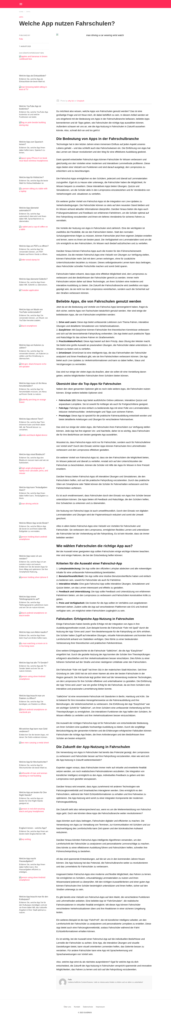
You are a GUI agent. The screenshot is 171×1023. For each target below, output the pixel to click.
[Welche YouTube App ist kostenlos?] (34, 95)
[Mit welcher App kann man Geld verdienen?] (34, 717)
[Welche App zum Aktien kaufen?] (34, 621)
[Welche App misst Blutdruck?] (34, 443)
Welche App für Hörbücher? (31, 177)
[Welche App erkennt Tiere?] (34, 407)
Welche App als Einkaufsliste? (32, 76)
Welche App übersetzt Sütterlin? (33, 279)
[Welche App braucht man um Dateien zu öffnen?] (34, 684)
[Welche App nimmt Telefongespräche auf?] (34, 585)
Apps (28, 11)
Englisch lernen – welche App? (33, 828)
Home (21, 11)
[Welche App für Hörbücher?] (34, 166)
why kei (71, 101)
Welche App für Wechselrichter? (33, 762)
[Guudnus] (90, 4)
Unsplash (80, 101)
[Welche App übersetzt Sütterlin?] (34, 268)
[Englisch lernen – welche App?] (34, 817)
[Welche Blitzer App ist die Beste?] (34, 511)
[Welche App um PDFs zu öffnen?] (34, 235)
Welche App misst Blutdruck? (32, 454)
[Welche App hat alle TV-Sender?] (34, 651)
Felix (70, 979)
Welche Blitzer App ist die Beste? (34, 523)
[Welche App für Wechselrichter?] (34, 750)
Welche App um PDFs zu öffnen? (34, 246)
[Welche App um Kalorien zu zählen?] (34, 334)
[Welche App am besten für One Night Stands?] (34, 781)
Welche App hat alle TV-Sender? (33, 663)
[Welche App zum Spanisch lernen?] (34, 130)
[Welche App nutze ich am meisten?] (34, 545)
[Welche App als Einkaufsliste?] (34, 64)
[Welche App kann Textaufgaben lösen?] (34, 476)
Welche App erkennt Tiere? (31, 419)
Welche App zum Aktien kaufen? (33, 632)
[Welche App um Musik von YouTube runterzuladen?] (34, 298)
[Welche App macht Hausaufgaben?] (34, 847)
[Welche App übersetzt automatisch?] (34, 196)
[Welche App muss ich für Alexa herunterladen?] (34, 372)
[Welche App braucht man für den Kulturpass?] (34, 885)
